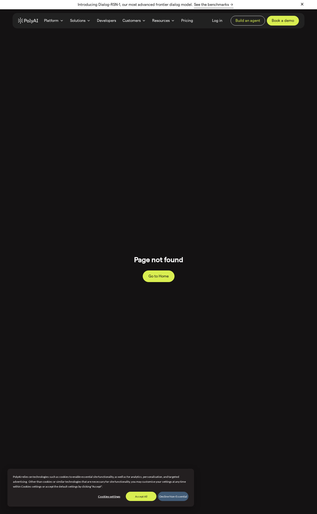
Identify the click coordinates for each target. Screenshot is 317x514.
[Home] (28, 21)
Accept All (141, 496)
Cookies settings (109, 496)
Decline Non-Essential (173, 496)
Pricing (187, 21)
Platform (51, 21)
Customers (132, 21)
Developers (106, 21)
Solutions (77, 21)
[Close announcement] (302, 4)
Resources (161, 21)
